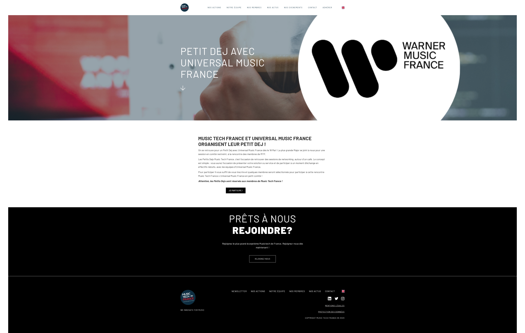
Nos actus (315, 291)
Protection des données (331, 312)
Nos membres (297, 291)
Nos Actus (273, 7)
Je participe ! (236, 190)
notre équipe (277, 291)
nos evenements (293, 7)
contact (312, 7)
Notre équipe (234, 7)
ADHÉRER (327, 7)
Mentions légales (335, 305)
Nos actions (214, 7)
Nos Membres (254, 7)
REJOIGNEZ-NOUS (262, 259)
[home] (184, 7)
